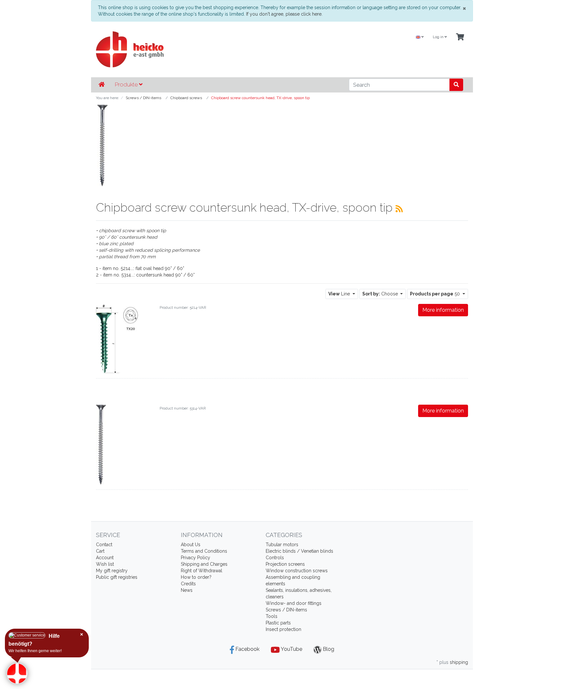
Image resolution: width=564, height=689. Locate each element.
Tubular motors (282, 544)
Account (105, 557)
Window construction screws (297, 570)
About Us (190, 544)
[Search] (456, 85)
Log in (439, 37)
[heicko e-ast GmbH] (218, 49)
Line (339, 293)
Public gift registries (116, 577)
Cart (100, 551)
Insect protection (283, 629)
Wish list (105, 564)
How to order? (196, 577)
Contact (104, 544)
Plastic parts (278, 622)
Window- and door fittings (293, 603)
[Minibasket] (460, 37)
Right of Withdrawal (201, 570)
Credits (188, 583)
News (187, 590)
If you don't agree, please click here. (284, 14)
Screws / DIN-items (286, 609)
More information (443, 310)
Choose (380, 293)
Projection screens (285, 564)
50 (435, 293)
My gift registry (112, 570)
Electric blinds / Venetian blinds (299, 551)
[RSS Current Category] (399, 209)
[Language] (420, 37)
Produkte (127, 84)
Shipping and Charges (204, 564)
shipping (459, 662)
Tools (271, 616)
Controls (275, 557)
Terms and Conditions (204, 551)
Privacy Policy (195, 557)
